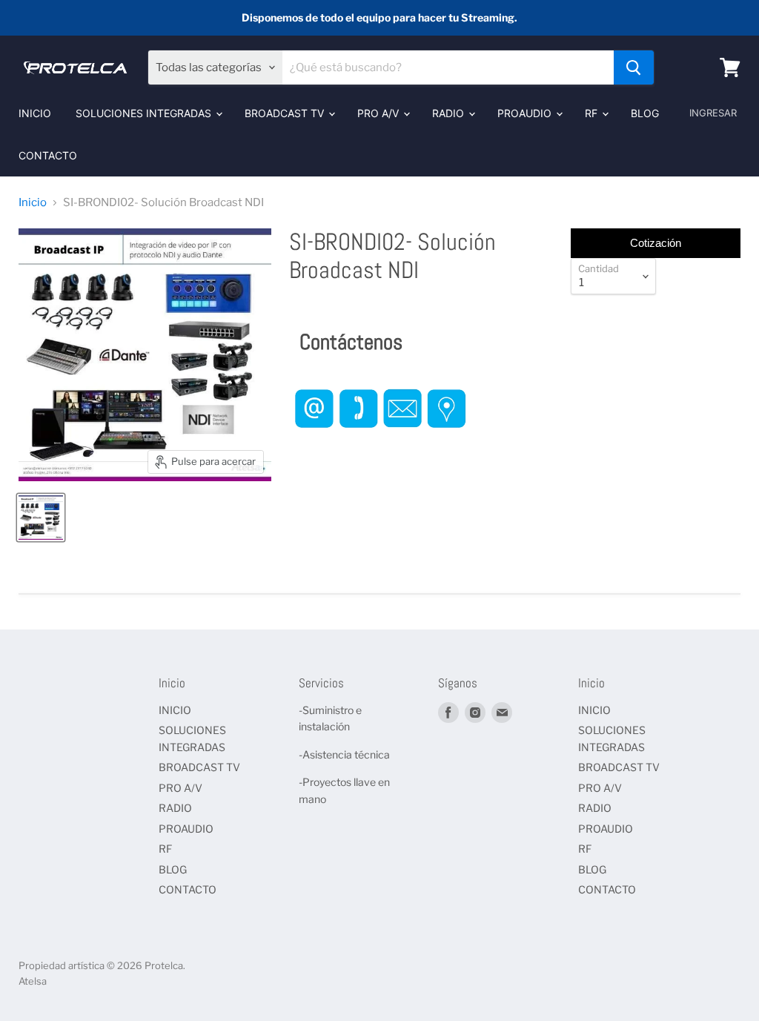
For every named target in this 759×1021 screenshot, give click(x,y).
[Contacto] (380, 442)
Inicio (33, 202)
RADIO (449, 113)
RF (592, 113)
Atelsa (33, 981)
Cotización (655, 243)
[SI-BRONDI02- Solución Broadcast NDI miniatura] (40, 517)
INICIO (35, 113)
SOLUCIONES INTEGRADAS (145, 113)
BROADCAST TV (286, 113)
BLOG (645, 113)
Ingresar (713, 113)
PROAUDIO (525, 113)
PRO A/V (379, 113)
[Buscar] (634, 67)
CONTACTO (48, 155)
